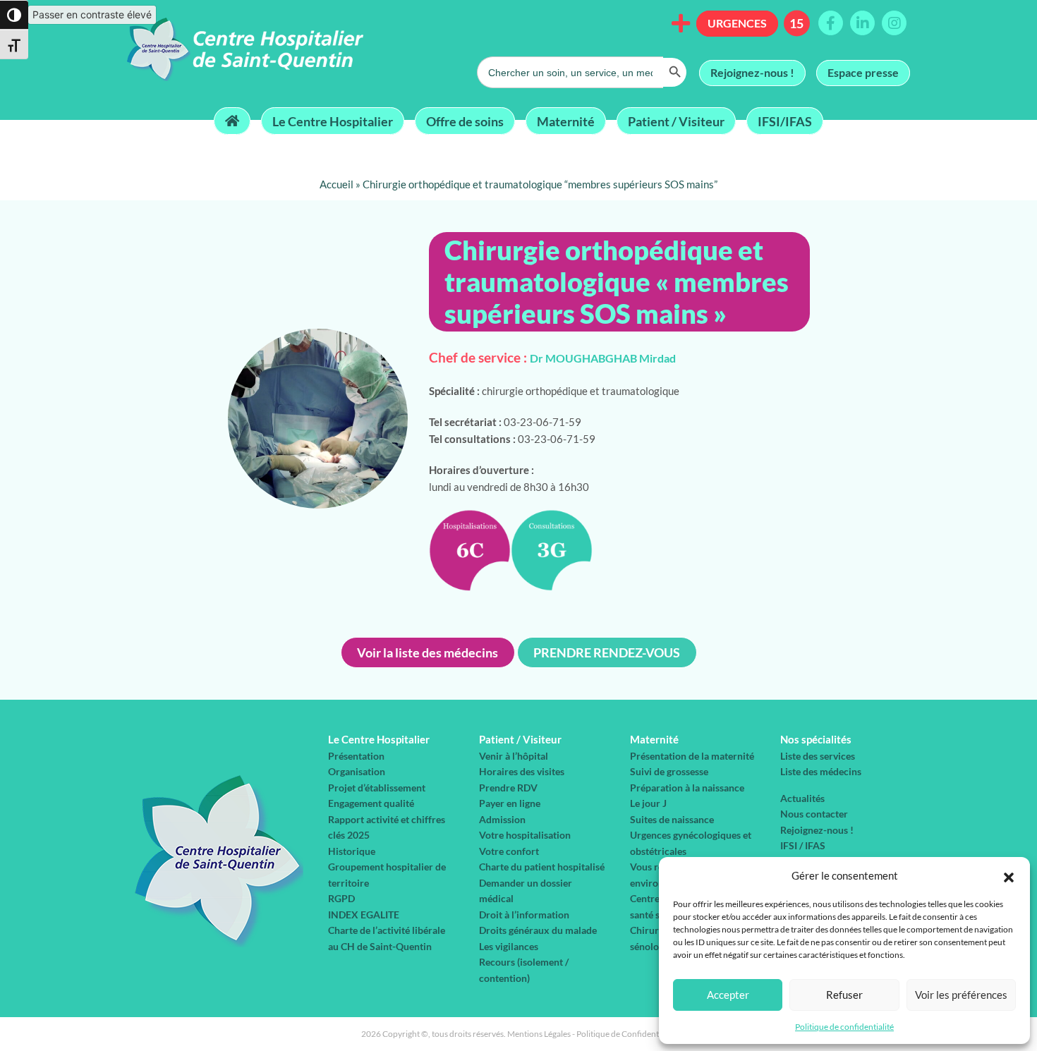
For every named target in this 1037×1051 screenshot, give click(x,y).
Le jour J (648, 803)
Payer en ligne (509, 803)
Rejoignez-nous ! (752, 72)
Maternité (566, 120)
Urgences (737, 23)
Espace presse (863, 72)
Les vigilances (508, 946)
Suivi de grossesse (669, 771)
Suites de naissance (672, 819)
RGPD (341, 898)
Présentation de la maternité (692, 756)
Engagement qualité (371, 803)
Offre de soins (465, 120)
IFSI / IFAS (802, 845)
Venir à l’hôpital (513, 756)
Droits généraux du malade (538, 930)
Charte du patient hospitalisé (542, 867)
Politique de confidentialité (844, 1026)
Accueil (336, 184)
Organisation (356, 771)
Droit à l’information (524, 915)
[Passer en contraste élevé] (14, 15)
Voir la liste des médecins (427, 652)
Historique (351, 851)
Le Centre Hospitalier (332, 120)
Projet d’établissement (376, 788)
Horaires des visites (521, 771)
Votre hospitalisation (525, 835)
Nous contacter (814, 814)
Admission (502, 819)
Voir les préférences (961, 994)
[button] (1009, 875)
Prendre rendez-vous (606, 652)
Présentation (356, 756)
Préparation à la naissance (687, 788)
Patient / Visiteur (676, 120)
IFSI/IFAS (785, 120)
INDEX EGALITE (363, 915)
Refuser (844, 994)
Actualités (802, 798)
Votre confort (509, 851)
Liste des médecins (820, 771)
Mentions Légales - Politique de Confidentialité (592, 1033)
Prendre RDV (508, 788)
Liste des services (817, 756)
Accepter (728, 994)
